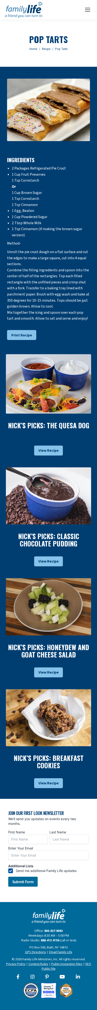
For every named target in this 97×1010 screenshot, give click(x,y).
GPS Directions (35, 952)
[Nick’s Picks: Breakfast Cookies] (48, 717)
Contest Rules (38, 964)
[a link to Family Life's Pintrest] (47, 976)
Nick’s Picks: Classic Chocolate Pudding (48, 539)
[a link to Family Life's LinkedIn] (78, 976)
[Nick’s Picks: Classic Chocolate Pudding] (48, 495)
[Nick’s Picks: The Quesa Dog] (48, 384)
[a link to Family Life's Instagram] (32, 976)
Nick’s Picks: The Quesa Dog (48, 425)
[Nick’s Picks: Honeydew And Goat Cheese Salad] (48, 606)
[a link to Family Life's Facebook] (18, 976)
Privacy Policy (15, 964)
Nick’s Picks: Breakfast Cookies (49, 761)
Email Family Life (60, 952)
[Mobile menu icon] (87, 9)
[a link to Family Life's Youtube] (62, 976)
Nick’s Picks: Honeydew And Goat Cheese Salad (48, 650)
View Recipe (48, 450)
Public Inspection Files (66, 964)
